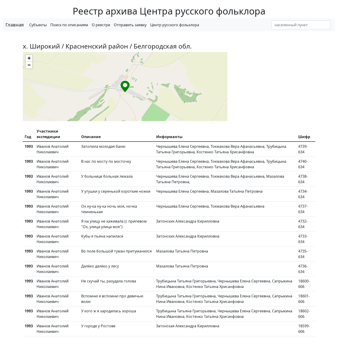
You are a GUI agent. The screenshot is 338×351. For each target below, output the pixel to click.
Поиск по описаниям (69, 24)
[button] (125, 86)
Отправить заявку (130, 24)
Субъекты (38, 24)
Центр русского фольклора (174, 24)
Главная (15, 25)
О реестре (101, 24)
